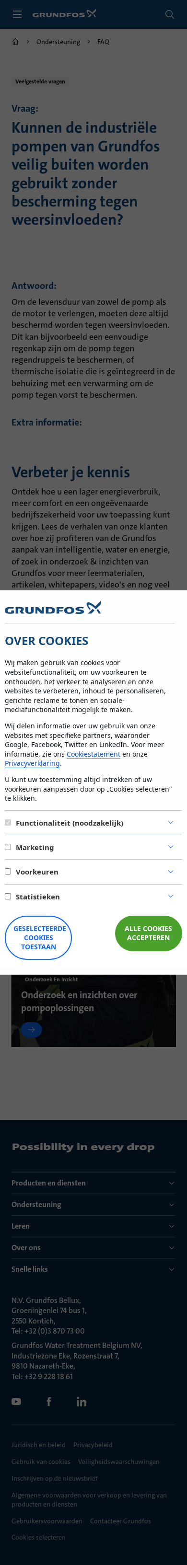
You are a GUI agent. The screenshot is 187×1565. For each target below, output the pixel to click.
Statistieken (38, 896)
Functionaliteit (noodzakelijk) (69, 823)
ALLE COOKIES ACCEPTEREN (148, 933)
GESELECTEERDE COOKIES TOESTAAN (39, 937)
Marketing (35, 847)
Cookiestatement (93, 754)
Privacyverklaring (32, 763)
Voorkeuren (37, 871)
